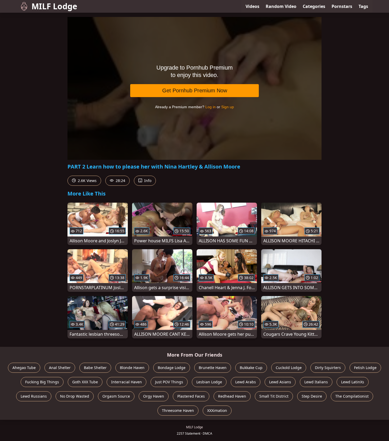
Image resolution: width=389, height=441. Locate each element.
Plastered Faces (191, 396)
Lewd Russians (34, 396)
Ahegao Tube (24, 367)
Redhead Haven (232, 396)
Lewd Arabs (245, 381)
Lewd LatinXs (352, 381)
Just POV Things (169, 381)
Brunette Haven (213, 367)
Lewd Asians (280, 381)
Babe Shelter (95, 367)
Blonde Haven (132, 367)
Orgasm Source (116, 396)
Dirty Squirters (328, 367)
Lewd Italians (316, 381)
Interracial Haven (126, 381)
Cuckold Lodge (289, 367)
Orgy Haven (153, 396)
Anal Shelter (60, 367)
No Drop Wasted (74, 396)
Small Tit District (273, 396)
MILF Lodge (54, 6)
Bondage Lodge (172, 367)
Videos (252, 6)
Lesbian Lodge (209, 381)
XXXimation (217, 410)
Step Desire (312, 396)
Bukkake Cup (251, 367)
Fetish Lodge (365, 367)
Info (147, 180)
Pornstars (342, 6)
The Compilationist (352, 396)
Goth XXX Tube (85, 381)
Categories (314, 6)
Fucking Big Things (42, 381)
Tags (363, 6)
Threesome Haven (178, 410)
